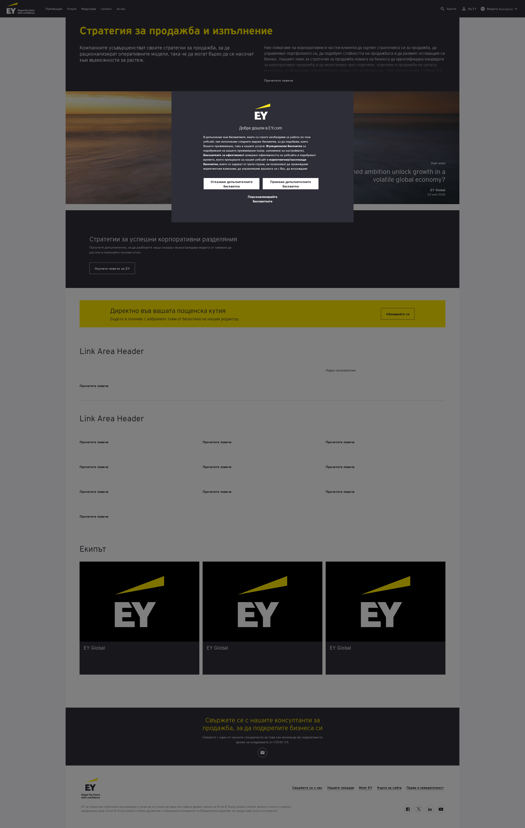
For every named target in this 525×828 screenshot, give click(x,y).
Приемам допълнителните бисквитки (290, 183)
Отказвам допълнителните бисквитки (232, 183)
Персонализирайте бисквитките (262, 198)
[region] (262, 156)
